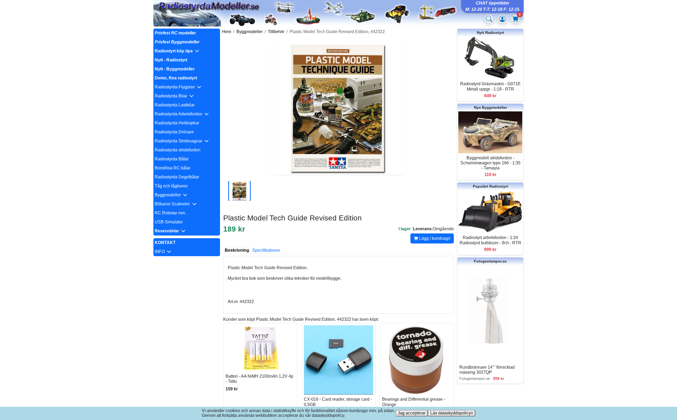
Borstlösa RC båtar (172, 168)
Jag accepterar (412, 413)
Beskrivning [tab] (237, 250)
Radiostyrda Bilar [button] (172, 96)
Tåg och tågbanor (171, 186)
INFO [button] (161, 251)
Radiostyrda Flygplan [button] (176, 87)
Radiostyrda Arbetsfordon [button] (179, 114)
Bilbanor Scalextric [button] (173, 204)
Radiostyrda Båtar (172, 159)
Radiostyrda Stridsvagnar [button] (179, 141)
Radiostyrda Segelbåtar (177, 177)
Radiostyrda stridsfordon (177, 150)
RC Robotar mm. (170, 213)
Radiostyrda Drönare (174, 132)
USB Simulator (169, 222)
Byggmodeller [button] (169, 195)
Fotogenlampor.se (490, 261)
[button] (187, 51)
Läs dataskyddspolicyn (451, 413)
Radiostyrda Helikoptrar (177, 123)
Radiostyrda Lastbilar (175, 105)
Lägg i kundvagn (434, 238)
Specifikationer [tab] (266, 250)
